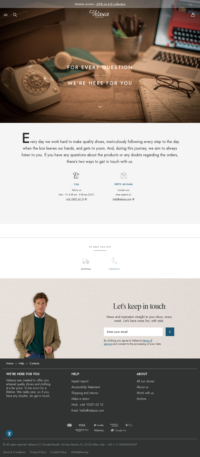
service (108, 344)
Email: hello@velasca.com (87, 410)
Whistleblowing (79, 452)
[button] (5, 15)
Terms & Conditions (14, 452)
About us (142, 387)
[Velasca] (99, 15)
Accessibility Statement (85, 387)
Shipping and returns (84, 393)
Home (9, 363)
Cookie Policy (58, 452)
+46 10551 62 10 (75, 199)
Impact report (79, 381)
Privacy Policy (38, 452)
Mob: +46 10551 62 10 (87, 404)
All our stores (145, 381)
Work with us (145, 393)
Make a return (80, 399)
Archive (141, 399)
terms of (147, 341)
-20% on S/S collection (110, 4)
